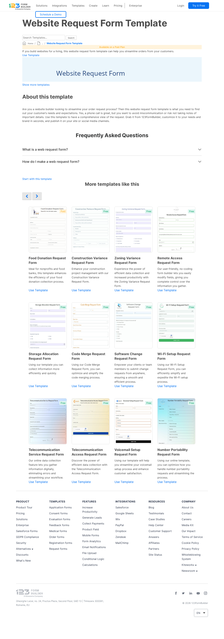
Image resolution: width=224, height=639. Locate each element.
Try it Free (198, 5)
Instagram (205, 593)
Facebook (175, 593)
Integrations (59, 5)
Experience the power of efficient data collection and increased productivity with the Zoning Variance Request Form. (132, 277)
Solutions (41, 5)
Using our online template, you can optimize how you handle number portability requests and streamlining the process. (175, 469)
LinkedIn (190, 593)
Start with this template (37, 179)
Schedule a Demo (51, 14)
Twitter (183, 593)
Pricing (118, 5)
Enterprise (135, 5)
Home (30, 43)
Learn (105, 5)
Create (93, 5)
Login (180, 5)
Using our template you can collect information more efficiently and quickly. (46, 369)
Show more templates (36, 84)
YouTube (198, 593)
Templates (78, 5)
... (42, 43)
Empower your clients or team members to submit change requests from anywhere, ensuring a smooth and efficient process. (133, 373)
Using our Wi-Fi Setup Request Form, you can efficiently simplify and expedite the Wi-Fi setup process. (172, 373)
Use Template (30, 55)
